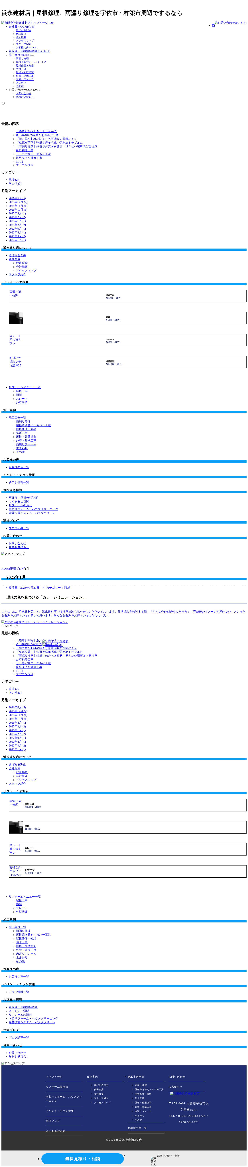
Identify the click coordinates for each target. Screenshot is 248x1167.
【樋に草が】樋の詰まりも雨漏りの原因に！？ (46, 138)
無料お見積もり (25, 97)
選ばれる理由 (23, 30)
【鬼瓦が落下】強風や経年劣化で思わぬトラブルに (49, 142)
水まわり (21, 82)
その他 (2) (15, 183)
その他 (20, 86)
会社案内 (22, 26)
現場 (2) (14, 179)
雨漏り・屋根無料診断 (29, 51)
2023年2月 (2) (17, 224)
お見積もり (175, 1086)
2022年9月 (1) (17, 228)
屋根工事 (22, 391)
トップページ (42, 22)
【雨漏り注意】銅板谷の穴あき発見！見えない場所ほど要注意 (56, 146)
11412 (19, 161)
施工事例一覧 (136, 1076)
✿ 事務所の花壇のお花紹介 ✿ (37, 135)
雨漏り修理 (22, 58)
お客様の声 (26, 47)
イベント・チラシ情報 (60, 1110)
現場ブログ (53, 1120)
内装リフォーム (25, 79)
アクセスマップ (25, 40)
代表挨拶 (21, 33)
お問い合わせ (23, 93)
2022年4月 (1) (17, 232)
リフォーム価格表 (57, 1086)
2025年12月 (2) (18, 202)
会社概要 (21, 37)
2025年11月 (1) (18, 205)
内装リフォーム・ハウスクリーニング (64, 1098)
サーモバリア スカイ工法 (33, 154)
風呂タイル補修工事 (29, 157)
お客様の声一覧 (137, 1128)
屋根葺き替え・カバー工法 (31, 62)
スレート (22, 398)
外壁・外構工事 (25, 76)
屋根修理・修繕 (25, 65)
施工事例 (20, 54)
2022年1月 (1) (17, 240)
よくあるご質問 (56, 1131)
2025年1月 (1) (17, 221)
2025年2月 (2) (17, 217)
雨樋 (19, 394)
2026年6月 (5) (17, 198)
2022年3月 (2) (17, 236)
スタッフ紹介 (23, 44)
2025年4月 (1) (17, 213)
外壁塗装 (22, 402)
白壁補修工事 (24, 150)
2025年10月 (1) (18, 209)
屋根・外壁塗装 (25, 72)
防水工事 (21, 69)
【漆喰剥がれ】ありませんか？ (36, 131)
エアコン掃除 (24, 165)
